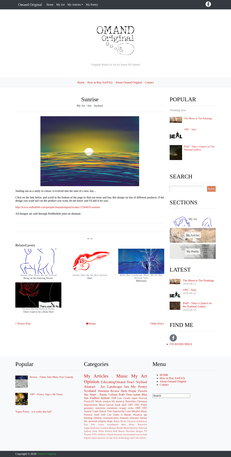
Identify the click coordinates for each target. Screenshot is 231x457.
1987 (130, 404)
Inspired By (119, 411)
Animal (87, 411)
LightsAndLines (92, 428)
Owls (94, 431)
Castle (95, 411)
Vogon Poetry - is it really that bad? (33, 411)
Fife (93, 424)
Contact (149, 82)
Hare (89, 278)
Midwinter (141, 280)
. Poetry (102, 394)
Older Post (156, 323)
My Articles (96, 376)
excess (139, 434)
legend (87, 438)
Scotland (90, 391)
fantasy (143, 417)
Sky (86, 394)
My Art (60, 4)
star (111, 438)
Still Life (106, 414)
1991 (144, 408)
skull (124, 404)
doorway (118, 434)
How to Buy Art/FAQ (99, 82)
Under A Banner (122, 414)
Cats (119, 398)
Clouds (126, 398)
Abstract (89, 387)
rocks (130, 408)
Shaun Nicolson (126, 431)
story (115, 438)
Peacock (143, 398)
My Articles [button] (74, 4)
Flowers (142, 390)
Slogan (139, 431)
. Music (120, 376)
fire (86, 421)
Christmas (142, 401)
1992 (136, 404)
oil (107, 438)
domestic (124, 417)
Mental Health (116, 428)
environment (129, 434)
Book (123, 421)
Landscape (114, 387)
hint (145, 434)
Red (115, 431)
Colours (112, 394)
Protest (108, 431)
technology (124, 438)
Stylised (98, 105)
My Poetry (92, 4)
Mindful (136, 411)
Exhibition (141, 421)
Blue (144, 394)
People (132, 390)
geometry (88, 408)
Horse (132, 424)
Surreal (110, 404)
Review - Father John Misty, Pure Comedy (51, 377)
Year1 (131, 382)
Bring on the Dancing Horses (38, 278)
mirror (94, 438)
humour (105, 398)
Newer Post (23, 323)
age (145, 414)
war (137, 438)
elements (134, 417)
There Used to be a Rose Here (38, 311)
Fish (109, 411)
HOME (164, 374)
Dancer (102, 411)
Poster (144, 404)
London (104, 428)
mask (117, 404)
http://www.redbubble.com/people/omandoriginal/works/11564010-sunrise (57, 207)
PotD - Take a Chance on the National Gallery (197, 305)
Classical (131, 421)
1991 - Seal (190, 129)
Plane (101, 431)
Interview (142, 424)
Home (49, 4)
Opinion (91, 381)
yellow (142, 438)
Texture (87, 434)
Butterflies (130, 401)
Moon (102, 404)
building (88, 417)
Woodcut (137, 414)
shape (110, 421)
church (109, 434)
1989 (137, 408)
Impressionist (90, 404)
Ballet (117, 421)
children (97, 417)
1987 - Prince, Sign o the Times (46, 394)
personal (93, 421)
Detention (103, 390)
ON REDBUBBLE (181, 344)
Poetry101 (89, 401)
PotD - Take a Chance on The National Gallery (199, 148)
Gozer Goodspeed (108, 424)
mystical (120, 401)
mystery (101, 438)
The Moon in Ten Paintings (198, 118)
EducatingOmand (113, 382)
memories (100, 408)
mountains (112, 408)
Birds (124, 390)
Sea (89, 105)
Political (88, 414)
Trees (129, 394)
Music (144, 411)
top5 (132, 438)
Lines (128, 411)
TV (145, 431)
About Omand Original (128, 82)
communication (111, 417)
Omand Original (30, 4)
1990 (113, 398)
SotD (96, 414)
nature (136, 394)
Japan (134, 398)
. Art (101, 387)
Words (98, 401)
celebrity (101, 434)
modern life (109, 401)
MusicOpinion (131, 428)
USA (94, 434)
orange (122, 408)
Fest (86, 424)
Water (93, 394)
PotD (122, 394)
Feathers (94, 398)
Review (114, 390)
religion (102, 421)
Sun (86, 398)
